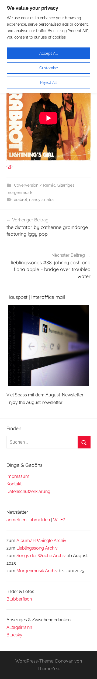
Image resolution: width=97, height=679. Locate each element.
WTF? (59, 519)
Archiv (51, 548)
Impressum (17, 476)
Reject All (48, 82)
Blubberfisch (19, 599)
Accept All (48, 53)
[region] (48, 46)
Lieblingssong (30, 548)
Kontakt (14, 483)
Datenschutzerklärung (28, 491)
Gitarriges (65, 185)
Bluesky (14, 634)
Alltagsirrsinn (19, 627)
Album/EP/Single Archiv (41, 540)
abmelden (40, 519)
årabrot (20, 199)
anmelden (16, 519)
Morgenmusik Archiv (37, 570)
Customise (48, 68)
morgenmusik (19, 192)
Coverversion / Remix (34, 185)
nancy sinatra (41, 199)
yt (9, 166)
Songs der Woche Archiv (41, 555)
